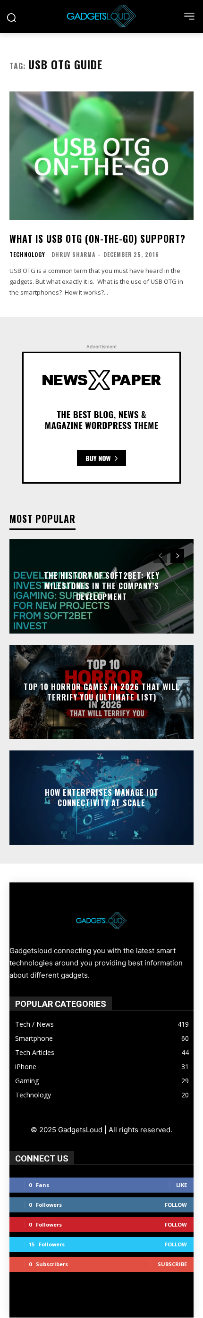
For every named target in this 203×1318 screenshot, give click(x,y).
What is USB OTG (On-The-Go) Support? (97, 238)
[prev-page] (160, 556)
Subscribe (172, 1264)
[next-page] (177, 556)
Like (181, 1184)
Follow (176, 1204)
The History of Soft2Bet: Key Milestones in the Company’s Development (102, 586)
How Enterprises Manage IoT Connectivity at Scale (102, 797)
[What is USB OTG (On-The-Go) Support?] (101, 155)
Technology (27, 254)
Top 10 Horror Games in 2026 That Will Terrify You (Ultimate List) (102, 691)
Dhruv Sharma (73, 254)
